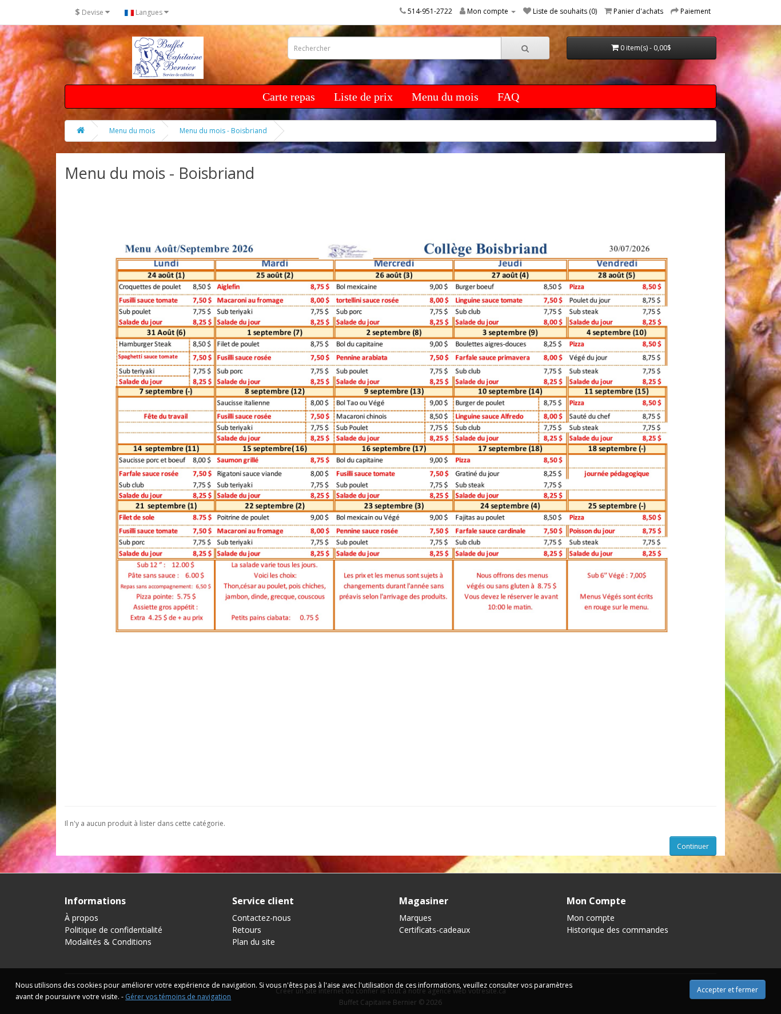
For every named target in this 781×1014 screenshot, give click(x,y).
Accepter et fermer (727, 990)
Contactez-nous (261, 917)
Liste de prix (363, 96)
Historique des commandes (617, 929)
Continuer (693, 846)
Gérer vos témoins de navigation (178, 996)
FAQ (508, 96)
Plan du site (253, 941)
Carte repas (288, 96)
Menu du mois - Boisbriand (223, 130)
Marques (415, 917)
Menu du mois (445, 96)
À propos (81, 917)
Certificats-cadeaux (434, 929)
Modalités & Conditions (108, 941)
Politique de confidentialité (113, 929)
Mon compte (591, 917)
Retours (246, 929)
